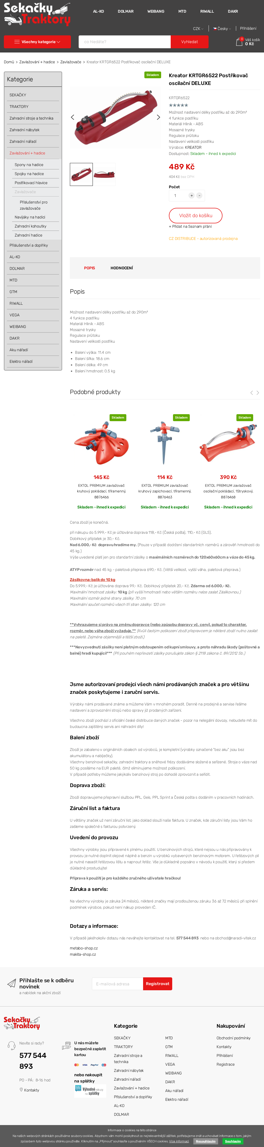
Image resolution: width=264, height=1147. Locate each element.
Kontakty (31, 1090)
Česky (223, 29)
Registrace (226, 1064)
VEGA (14, 315)
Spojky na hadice (29, 173)
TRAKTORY (19, 106)
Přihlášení (248, 28)
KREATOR (193, 147)
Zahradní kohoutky (30, 226)
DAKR (233, 11)
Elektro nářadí (21, 361)
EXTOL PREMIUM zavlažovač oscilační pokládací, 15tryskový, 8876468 (228, 491)
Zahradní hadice (28, 235)
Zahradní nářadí (23, 141)
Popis (89, 268)
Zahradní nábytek (24, 130)
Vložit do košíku (195, 215)
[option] (115, 117)
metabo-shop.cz (84, 948)
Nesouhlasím (205, 1141)
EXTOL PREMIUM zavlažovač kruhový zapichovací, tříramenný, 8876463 (164, 491)
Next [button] (158, 117)
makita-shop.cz (83, 954)
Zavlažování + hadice (37, 62)
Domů (9, 62)
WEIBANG (155, 11)
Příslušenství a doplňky (29, 245)
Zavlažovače (70, 62)
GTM (13, 291)
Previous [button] (72, 117)
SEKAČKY (18, 95)
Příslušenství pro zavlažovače (33, 205)
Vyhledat (189, 41)
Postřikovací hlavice (31, 182)
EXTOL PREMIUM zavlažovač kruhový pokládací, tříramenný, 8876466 (101, 491)
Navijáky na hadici (30, 217)
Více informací (179, 1141)
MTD (182, 11)
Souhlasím (233, 1141)
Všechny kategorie (38, 42)
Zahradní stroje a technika (31, 118)
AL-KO (98, 11)
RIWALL (207, 11)
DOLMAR (126, 11)
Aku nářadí (19, 350)
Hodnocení (122, 268)
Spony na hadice (29, 164)
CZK (197, 29)
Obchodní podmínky (234, 1038)
